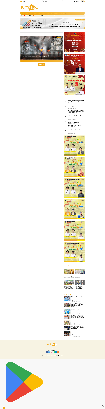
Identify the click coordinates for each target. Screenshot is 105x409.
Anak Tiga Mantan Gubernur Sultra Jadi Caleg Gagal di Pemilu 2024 (79, 287)
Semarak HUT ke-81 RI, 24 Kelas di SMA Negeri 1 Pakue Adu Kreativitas (75, 122)
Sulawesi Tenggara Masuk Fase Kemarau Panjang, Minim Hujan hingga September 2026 (75, 130)
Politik (47, 13)
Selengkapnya (41, 64)
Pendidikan (56, 13)
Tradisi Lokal (35, 15)
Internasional (24, 58)
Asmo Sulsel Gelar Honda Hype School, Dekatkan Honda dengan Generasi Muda (77, 327)
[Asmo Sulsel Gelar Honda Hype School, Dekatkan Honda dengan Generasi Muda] (67, 328)
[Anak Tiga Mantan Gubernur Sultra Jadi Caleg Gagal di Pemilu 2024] (80, 282)
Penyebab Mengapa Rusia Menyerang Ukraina (36, 56)
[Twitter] (49, 352)
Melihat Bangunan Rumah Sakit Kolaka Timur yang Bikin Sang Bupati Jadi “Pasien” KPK (68, 287)
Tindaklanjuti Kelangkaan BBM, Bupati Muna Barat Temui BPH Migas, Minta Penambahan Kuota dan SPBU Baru (77, 333)
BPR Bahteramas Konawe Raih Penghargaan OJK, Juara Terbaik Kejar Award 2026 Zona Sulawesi (77, 316)
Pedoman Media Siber (65, 348)
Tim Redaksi (41, 348)
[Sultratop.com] (29, 7)
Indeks (82, 1)
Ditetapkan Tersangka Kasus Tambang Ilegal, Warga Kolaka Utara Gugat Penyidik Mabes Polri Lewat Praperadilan (76, 111)
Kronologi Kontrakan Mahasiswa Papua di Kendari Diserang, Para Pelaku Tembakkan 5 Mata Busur (76, 101)
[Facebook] (47, 352)
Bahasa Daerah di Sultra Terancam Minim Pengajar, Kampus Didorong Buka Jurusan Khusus (77, 322)
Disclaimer (58, 348)
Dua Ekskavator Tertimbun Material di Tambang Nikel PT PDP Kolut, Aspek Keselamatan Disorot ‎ (75, 116)
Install (1, 407)
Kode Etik (47, 348)
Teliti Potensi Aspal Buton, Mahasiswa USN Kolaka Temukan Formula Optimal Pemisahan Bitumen (77, 305)
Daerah (30, 13)
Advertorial (25, 13)
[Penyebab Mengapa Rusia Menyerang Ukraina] (41, 48)
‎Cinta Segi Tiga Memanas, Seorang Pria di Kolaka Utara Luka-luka (75, 126)
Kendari (22, 15)
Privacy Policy (52, 348)
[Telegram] (56, 352)
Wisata (51, 13)
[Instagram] (51, 352)
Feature (50, 15)
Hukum (35, 13)
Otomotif (43, 13)
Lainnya (64, 13)
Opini (61, 13)
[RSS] (58, 352)
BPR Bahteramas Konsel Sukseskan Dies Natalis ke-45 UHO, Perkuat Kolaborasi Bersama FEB (78, 310)
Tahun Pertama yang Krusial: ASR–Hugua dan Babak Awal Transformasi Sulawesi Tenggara (79, 276)
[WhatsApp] (54, 352)
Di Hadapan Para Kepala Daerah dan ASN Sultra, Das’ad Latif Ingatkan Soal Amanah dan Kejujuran (77, 298)
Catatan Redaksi (29, 15)
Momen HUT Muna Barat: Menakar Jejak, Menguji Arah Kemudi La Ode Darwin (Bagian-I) (69, 276)
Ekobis (39, 13)
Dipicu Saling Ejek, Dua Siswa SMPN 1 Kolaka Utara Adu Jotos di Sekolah (75, 107)
